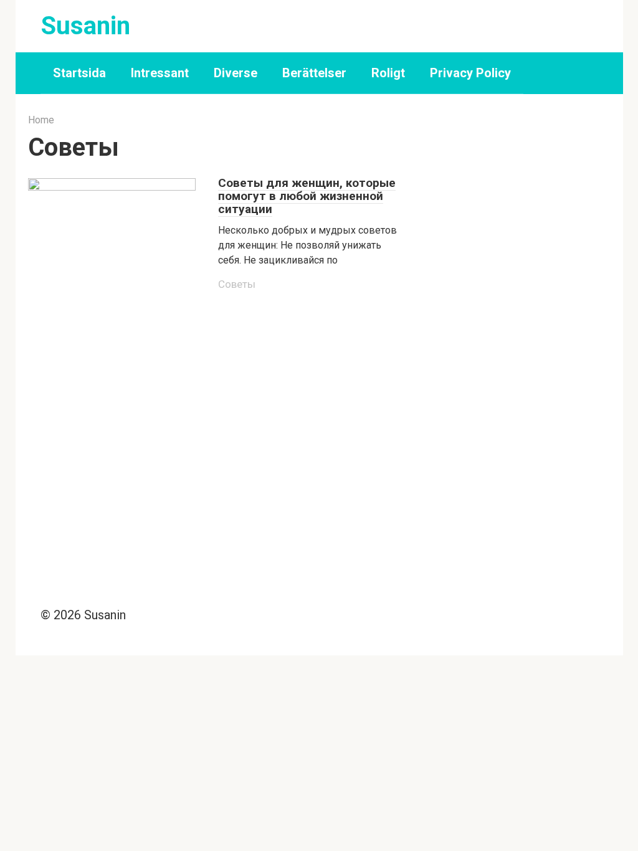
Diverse (235, 72)
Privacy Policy (470, 72)
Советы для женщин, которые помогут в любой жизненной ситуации (307, 196)
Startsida (79, 72)
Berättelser (314, 72)
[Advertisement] (517, 206)
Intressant (160, 72)
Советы (236, 284)
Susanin (85, 25)
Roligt (388, 72)
